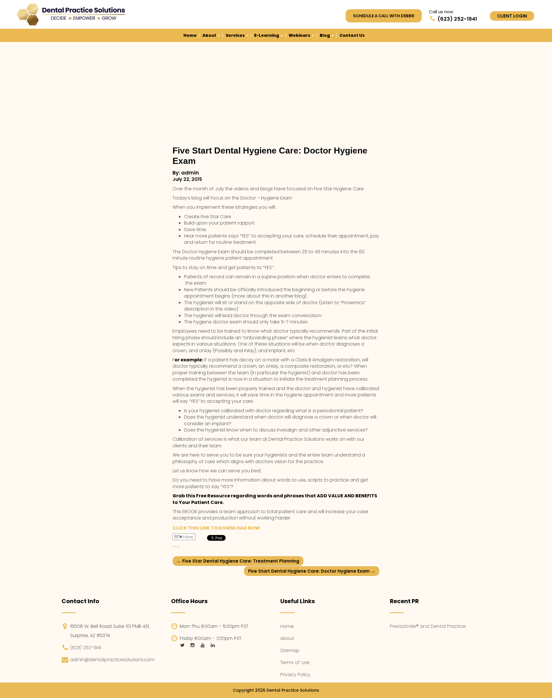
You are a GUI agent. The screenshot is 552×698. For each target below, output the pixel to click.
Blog (325, 35)
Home (190, 35)
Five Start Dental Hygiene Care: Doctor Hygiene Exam (311, 571)
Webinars (300, 35)
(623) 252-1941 (85, 647)
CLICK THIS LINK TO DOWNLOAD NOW (216, 528)
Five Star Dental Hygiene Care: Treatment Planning (238, 561)
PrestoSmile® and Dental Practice (428, 626)
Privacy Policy (295, 674)
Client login (512, 16)
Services (236, 35)
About (209, 35)
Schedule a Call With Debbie (383, 16)
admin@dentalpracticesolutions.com (112, 659)
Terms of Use (295, 662)
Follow (187, 536)
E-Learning (267, 35)
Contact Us (352, 35)
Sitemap (289, 650)
